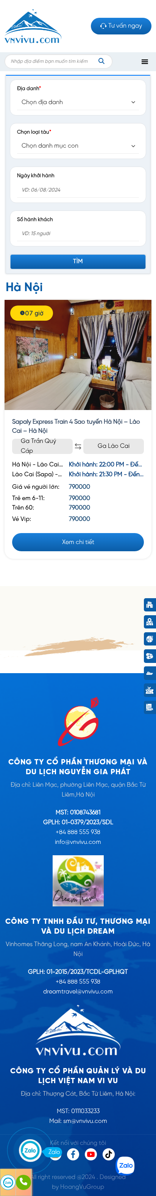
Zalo (54, 1152)
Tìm (78, 262)
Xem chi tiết (78, 542)
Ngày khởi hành (36, 175)
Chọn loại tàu (34, 132)
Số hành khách (35, 219)
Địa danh (29, 88)
